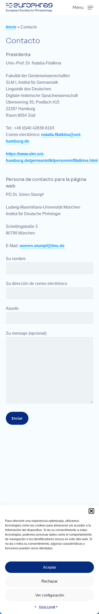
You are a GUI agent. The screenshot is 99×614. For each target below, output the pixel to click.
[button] (91, 511)
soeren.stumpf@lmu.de (42, 246)
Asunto (12, 308)
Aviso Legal (47, 607)
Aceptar (49, 567)
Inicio (11, 27)
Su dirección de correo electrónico (36, 283)
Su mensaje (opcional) (26, 333)
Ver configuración (49, 595)
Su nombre (16, 259)
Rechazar (49, 581)
